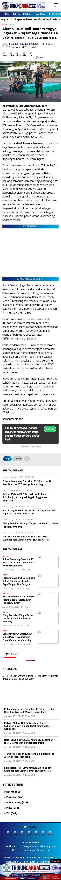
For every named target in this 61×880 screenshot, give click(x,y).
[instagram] (23, 834)
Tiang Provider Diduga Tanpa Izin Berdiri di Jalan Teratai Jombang (17, 618)
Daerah (27, 14)
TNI (26, 458)
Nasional (40, 14)
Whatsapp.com (48, 846)
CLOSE (55, 861)
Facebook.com (12, 846)
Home (6, 14)
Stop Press (46, 862)
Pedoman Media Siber (41, 857)
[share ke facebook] (5, 57)
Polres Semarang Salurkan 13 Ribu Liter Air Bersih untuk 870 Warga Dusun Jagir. (18, 562)
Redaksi (20, 857)
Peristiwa (15, 797)
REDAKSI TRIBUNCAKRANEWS (23, 44)
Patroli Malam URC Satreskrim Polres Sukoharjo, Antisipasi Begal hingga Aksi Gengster (18, 581)
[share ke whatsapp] (19, 57)
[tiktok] (37, 834)
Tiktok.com (16, 850)
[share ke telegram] (25, 57)
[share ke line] (32, 57)
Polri (12, 808)
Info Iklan (29, 862)
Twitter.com (29, 850)
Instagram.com (30, 846)
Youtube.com (43, 850)
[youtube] (30, 834)
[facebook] (9, 834)
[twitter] (16, 834)
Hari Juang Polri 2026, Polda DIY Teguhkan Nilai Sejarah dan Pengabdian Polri (19, 600)
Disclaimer (12, 862)
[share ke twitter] (12, 57)
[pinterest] (51, 834)
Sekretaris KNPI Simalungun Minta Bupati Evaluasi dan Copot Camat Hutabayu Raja (17, 637)
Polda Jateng (17, 802)
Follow (50, 429)
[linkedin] (44, 834)
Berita (16, 14)
